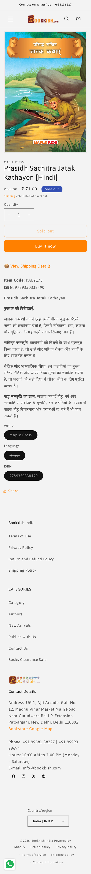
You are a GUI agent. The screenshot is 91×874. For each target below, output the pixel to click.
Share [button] (13, 491)
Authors (15, 614)
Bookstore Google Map (30, 728)
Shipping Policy (22, 570)
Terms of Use (19, 536)
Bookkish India (42, 840)
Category (16, 603)
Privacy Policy (20, 547)
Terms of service (34, 854)
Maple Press (23, 436)
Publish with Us (22, 637)
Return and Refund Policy (31, 559)
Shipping (9, 196)
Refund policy (40, 847)
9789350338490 (26, 477)
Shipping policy (62, 854)
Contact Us (18, 648)
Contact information (48, 862)
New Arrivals (19, 625)
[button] (11, 19)
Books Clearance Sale (27, 659)
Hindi (17, 456)
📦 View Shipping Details (27, 265)
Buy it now (45, 246)
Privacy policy (66, 847)
